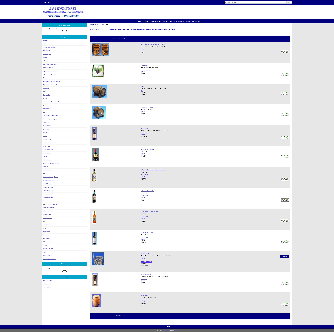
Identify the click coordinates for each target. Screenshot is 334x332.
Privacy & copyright (48, 280)
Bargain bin (45, 43)
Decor (44, 91)
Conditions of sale (47, 284)
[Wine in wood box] (95, 285)
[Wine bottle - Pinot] (94, 244)
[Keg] (99, 97)
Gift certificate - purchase (49, 47)
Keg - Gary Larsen (147, 107)
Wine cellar (101, 24)
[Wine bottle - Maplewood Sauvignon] (94, 181)
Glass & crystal (46, 153)
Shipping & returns (167, 21)
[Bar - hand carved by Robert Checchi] (100, 55)
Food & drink (46, 122)
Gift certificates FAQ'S (179, 21)
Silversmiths (46, 235)
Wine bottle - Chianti (147, 149)
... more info (284, 256)
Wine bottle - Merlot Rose (149, 212)
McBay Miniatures (145, 70)
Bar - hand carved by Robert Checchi (153, 44)
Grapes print (145, 65)
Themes (45, 245)
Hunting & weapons (47, 170)
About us (139, 21)
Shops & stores (46, 231)
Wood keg (144, 295)
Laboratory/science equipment (50, 177)
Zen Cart (176, 330)
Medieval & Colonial (48, 194)
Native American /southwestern (50, 204)
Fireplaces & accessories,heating (51, 115)
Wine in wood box (147, 274)
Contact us (145, 21)
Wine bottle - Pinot (147, 233)
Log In (50, 2)
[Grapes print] (98, 77)
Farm (44, 112)
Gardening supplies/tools (49, 149)
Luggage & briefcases (48, 187)
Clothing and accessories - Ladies (51, 81)
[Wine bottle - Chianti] (95, 160)
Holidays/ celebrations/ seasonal (51, 163)
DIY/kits (45, 98)
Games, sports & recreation (50, 142)
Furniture (45, 136)
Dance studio (46, 88)
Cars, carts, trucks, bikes (49, 74)
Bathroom (45, 60)
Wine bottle (144, 128)
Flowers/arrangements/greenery (50, 119)
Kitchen (44, 173)
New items (45, 40)
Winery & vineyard (47, 255)
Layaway (188, 21)
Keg (142, 86)
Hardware (45, 156)
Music (44, 201)
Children (45, 78)
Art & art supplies (47, 54)
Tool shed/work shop (48, 248)
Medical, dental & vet (48, 190)
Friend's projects (47, 287)
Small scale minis (47, 238)
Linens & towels (47, 183)
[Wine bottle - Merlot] (94, 202)
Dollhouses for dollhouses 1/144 (51, 101)
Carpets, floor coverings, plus (50, 71)
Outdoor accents (47, 214)
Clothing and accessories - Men (51, 84)
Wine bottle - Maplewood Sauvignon (152, 170)
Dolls (44, 105)
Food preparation (47, 125)
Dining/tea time (46, 95)
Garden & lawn (46, 146)
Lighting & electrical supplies (50, 180)
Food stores (46, 129)
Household (45, 166)
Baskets (45, 57)
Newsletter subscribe (156, 21)
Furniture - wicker (47, 139)
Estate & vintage (47, 108)
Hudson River (144, 174)
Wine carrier (145, 253)
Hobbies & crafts (47, 160)
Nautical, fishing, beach (48, 207)
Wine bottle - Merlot (147, 191)
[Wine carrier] (98, 265)
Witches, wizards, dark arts (49, 259)
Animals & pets (46, 50)
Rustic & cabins (47, 224)
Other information (196, 21)
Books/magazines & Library (50, 64)
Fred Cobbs (45, 132)
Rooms (96, 24)
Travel (44, 252)
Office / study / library (48, 211)
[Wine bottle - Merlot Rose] (94, 223)
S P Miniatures (166, 330)
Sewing (44, 228)
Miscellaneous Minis (48, 197)
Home (44, 2)
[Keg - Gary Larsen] (99, 118)
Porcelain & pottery (47, 218)
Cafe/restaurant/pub (48, 67)
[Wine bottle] (94, 139)
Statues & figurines (47, 241)
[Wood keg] (96, 306)
